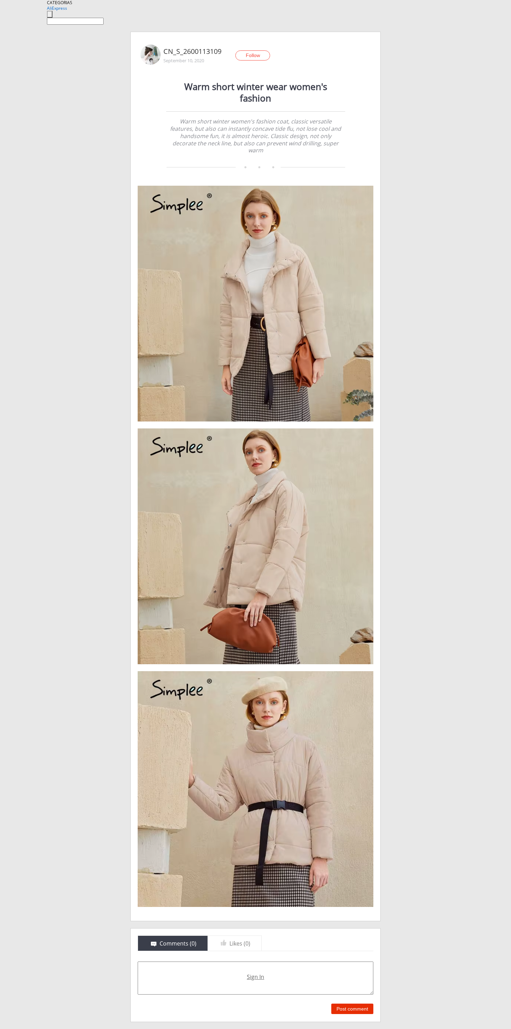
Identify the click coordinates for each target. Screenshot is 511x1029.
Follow (253, 55)
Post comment (352, 1009)
